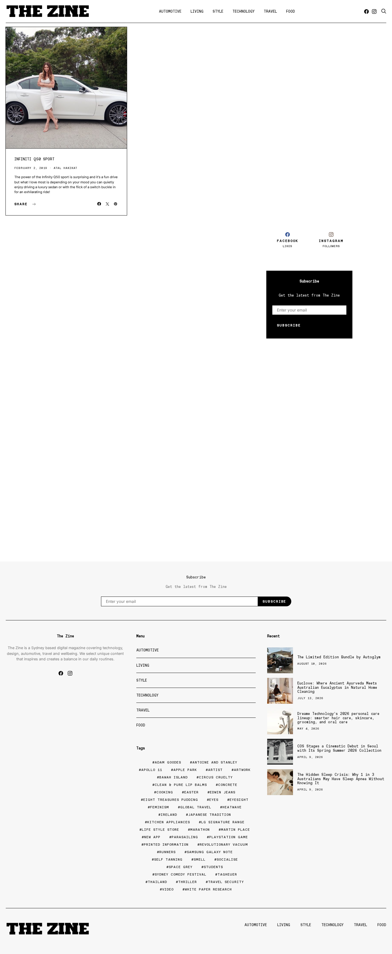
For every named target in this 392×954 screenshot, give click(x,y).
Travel (270, 11)
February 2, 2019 (30, 168)
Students (213, 867)
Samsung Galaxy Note (210, 852)
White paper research (208, 889)
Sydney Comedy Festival (180, 874)
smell (199, 859)
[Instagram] (374, 11)
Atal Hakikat (65, 168)
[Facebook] (366, 11)
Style (218, 11)
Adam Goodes (168, 762)
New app (152, 837)
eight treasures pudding (170, 800)
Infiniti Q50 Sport (34, 159)
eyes (213, 800)
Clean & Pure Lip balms (181, 785)
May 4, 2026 (308, 728)
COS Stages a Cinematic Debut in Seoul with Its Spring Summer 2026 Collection (339, 748)
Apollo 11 (151, 770)
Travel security (226, 882)
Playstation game (228, 837)
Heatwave (232, 807)
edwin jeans (222, 792)
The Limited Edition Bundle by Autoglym (339, 657)
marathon (200, 830)
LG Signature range (222, 822)
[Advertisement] (309, 123)
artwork (242, 770)
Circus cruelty (216, 777)
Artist (215, 770)
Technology (243, 11)
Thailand (157, 882)
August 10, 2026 (312, 664)
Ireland (169, 815)
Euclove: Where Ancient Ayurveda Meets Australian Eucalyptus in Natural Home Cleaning (337, 687)
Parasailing (185, 837)
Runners (167, 852)
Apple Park (185, 770)
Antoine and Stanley (214, 762)
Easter (191, 792)
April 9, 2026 (310, 757)
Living (197, 11)
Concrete (227, 785)
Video (168, 889)
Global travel (195, 807)
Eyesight (239, 800)
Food (290, 11)
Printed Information (166, 845)
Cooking (164, 792)
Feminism (159, 807)
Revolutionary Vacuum (224, 845)
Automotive (170, 11)
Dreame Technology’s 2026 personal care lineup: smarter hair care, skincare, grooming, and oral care (338, 717)
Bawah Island (173, 777)
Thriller (187, 882)
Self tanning (168, 859)
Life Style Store (160, 830)
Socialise (227, 859)
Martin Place (235, 830)
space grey (181, 867)
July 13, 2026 (310, 698)
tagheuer (227, 874)
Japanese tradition (209, 815)
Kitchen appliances (168, 822)
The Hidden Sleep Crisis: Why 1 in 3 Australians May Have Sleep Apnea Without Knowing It (340, 778)
